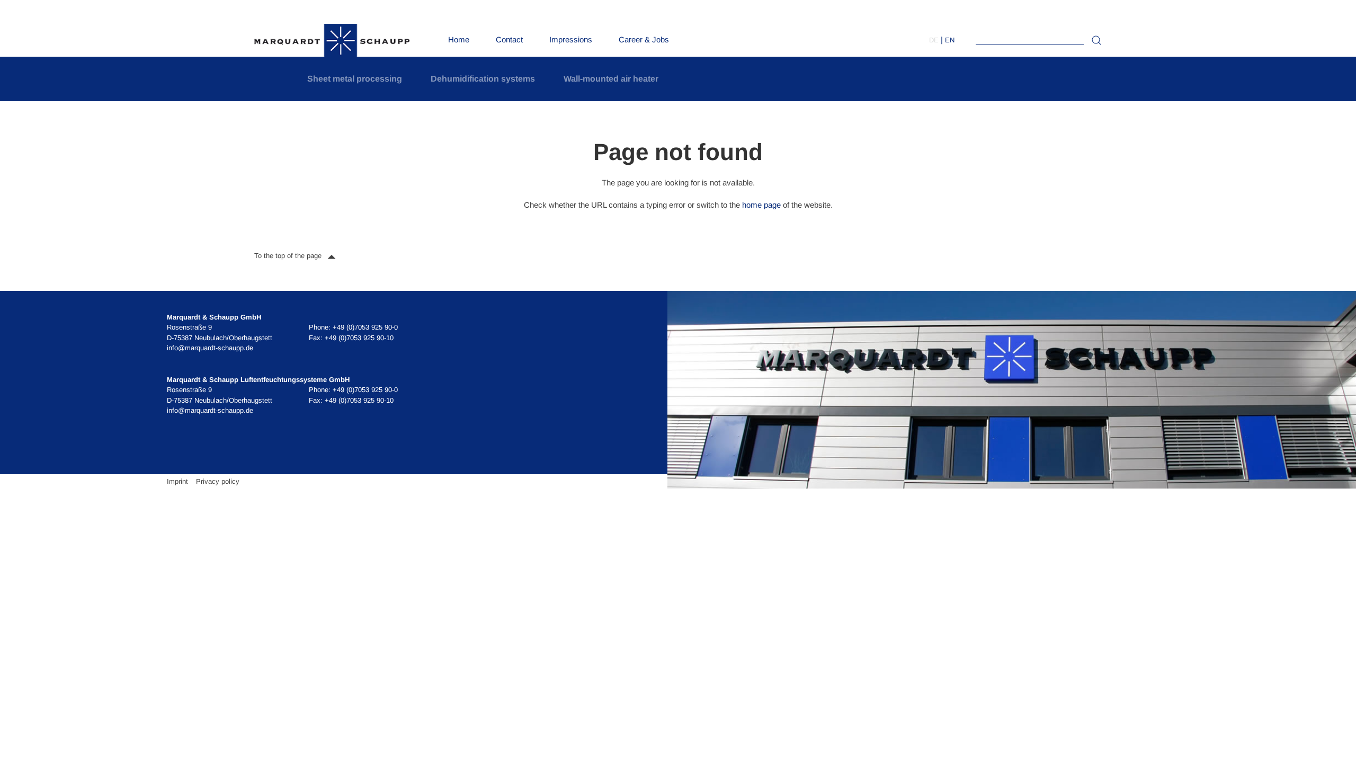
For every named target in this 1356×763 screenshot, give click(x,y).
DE (934, 40)
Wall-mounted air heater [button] (611, 78)
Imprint (177, 481)
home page (761, 204)
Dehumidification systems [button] (483, 78)
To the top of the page (289, 256)
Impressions (570, 39)
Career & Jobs (644, 39)
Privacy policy (217, 481)
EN (949, 40)
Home (458, 39)
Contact (509, 39)
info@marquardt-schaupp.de (210, 348)
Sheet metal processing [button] (354, 78)
